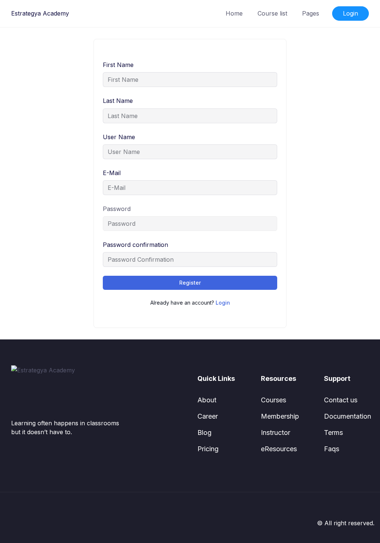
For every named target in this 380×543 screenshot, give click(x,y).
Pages (310, 13)
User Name (119, 137)
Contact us (340, 400)
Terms (333, 432)
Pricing (208, 449)
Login (350, 13)
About (206, 400)
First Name (118, 64)
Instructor (275, 432)
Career (207, 416)
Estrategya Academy (40, 13)
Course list (272, 13)
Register (190, 282)
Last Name (118, 100)
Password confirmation (135, 244)
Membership (280, 416)
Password (117, 208)
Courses (273, 400)
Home (234, 13)
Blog (204, 432)
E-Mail (112, 173)
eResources (279, 449)
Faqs (331, 449)
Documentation (347, 416)
